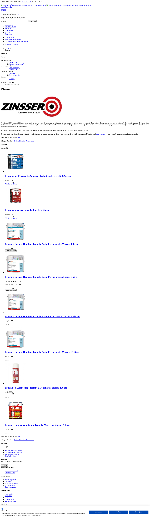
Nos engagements (10, 480)
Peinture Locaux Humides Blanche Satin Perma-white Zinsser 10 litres (42, 352)
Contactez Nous (10, 473)
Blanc (12, 79)
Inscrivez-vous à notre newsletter (11, 461)
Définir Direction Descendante (24, 141)
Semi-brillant (14, 75)
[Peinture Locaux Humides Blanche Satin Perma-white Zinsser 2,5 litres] (15, 312)
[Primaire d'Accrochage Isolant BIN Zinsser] (15, 206)
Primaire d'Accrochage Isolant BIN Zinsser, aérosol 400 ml (36, 387)
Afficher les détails (11, 184)
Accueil (7, 48)
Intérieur (13, 62)
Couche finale (14, 68)
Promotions (8, 496)
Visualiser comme (6, 137)
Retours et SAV (10, 485)
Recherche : (4, 21)
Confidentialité (9, 499)
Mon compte (9, 25)
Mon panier (8, 28)
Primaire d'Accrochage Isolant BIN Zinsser (28, 210)
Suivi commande (10, 487)
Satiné (12, 73)
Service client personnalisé (13, 450)
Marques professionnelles (13, 454)
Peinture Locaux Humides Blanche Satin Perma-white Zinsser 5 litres (41, 244)
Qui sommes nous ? (11, 471)
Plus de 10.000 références (13, 39)
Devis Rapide (9, 37)
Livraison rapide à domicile (13, 452)
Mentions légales (10, 501)
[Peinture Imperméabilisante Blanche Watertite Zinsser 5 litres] (15, 421)
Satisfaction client (10, 456)
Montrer (3, 148)
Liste (18, 137)
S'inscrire (8, 32)
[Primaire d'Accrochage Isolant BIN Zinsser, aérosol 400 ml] (15, 383)
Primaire (13, 69)
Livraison (8, 481)
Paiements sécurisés (11, 483)
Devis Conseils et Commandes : (11, 2)
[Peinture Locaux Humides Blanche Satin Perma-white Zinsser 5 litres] (15, 240)
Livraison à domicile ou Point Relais (16, 41)
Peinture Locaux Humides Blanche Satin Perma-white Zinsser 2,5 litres (42, 316)
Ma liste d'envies (10, 27)
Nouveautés (9, 494)
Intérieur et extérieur (16, 64)
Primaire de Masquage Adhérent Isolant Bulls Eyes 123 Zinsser (38, 176)
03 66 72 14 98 (27, 2)
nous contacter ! (101, 134)
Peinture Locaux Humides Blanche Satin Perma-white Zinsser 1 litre (41, 277)
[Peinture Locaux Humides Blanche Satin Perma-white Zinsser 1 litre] (15, 272)
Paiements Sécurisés (11, 45)
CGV (6, 497)
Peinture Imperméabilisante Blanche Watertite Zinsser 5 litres (37, 425)
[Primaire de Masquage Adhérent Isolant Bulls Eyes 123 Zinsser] (15, 171)
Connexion (8, 34)
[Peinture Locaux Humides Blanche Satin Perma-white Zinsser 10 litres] (15, 348)
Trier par (3, 141)
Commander (9, 30)
